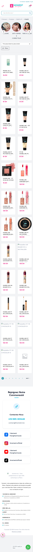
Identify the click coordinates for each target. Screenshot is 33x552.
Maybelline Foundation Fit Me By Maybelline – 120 (8, 98)
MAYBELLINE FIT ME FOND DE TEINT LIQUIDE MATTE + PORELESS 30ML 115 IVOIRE (24, 98)
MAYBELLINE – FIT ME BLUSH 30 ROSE (8, 179)
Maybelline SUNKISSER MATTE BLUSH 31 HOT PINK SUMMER (24, 180)
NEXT (27, 378)
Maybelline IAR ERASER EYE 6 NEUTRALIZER (24, 260)
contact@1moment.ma (16, 423)
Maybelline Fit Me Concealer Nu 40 (7, 312)
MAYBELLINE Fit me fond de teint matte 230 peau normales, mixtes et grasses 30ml (24, 71)
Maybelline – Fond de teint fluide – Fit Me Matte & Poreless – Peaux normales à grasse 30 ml (8, 124)
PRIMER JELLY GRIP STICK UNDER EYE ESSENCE (8, 71)
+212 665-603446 (16, 419)
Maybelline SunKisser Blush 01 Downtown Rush (8, 233)
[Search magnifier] (30, 13)
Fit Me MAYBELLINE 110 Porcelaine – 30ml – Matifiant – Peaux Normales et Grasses (24, 153)
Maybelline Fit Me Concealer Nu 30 (24, 312)
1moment (16, 529)
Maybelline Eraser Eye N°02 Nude (24, 286)
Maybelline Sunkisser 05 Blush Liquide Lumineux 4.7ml (24, 207)
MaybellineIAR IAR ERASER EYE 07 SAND (7, 260)
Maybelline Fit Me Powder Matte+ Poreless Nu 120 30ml (24, 233)
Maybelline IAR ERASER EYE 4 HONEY (7, 286)
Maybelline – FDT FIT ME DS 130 (24, 126)
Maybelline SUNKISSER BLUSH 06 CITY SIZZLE (8, 207)
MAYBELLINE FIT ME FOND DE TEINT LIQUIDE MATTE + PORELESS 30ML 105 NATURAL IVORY (8, 153)
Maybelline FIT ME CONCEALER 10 (8, 365)
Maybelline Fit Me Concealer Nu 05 (24, 365)
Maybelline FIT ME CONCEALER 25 (7, 339)
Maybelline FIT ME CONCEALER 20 (24, 339)
